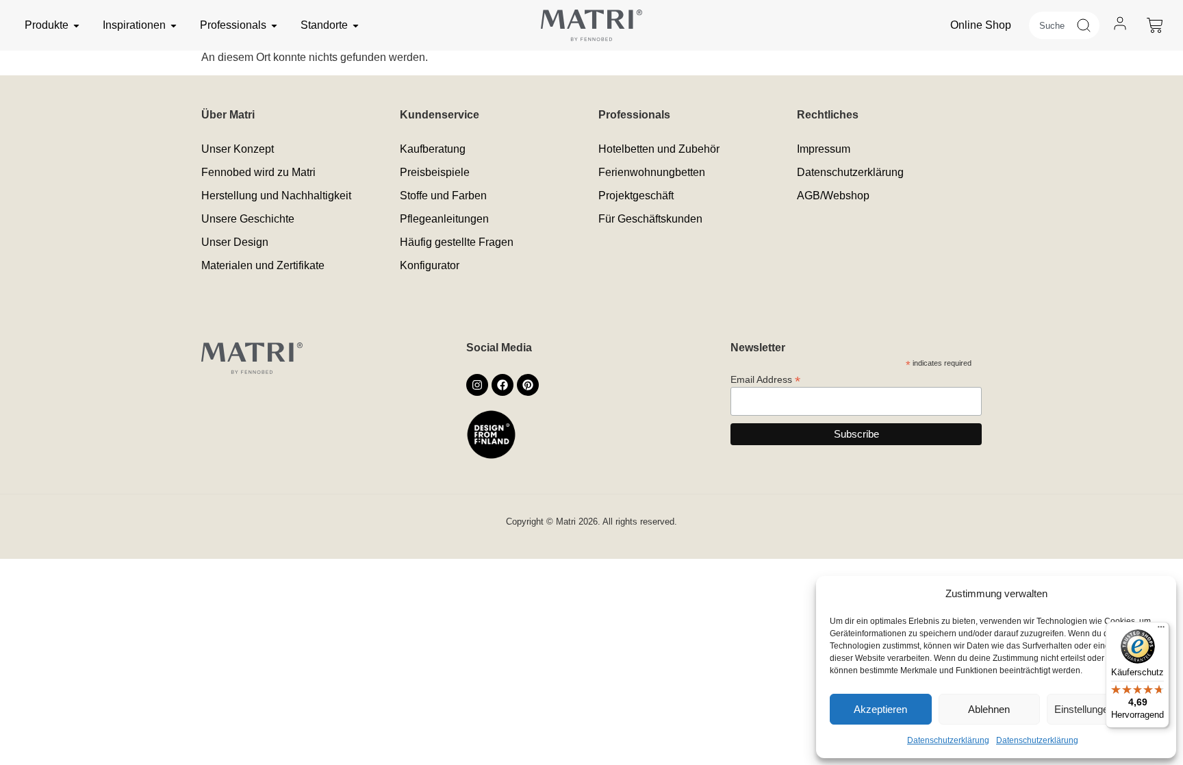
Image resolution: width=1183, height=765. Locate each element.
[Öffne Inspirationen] (173, 25)
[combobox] (1052, 25)
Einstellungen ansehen (1104, 709)
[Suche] (1087, 25)
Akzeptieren (880, 709)
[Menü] (1161, 630)
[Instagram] (477, 385)
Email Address (765, 379)
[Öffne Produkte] (76, 25)
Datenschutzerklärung (948, 740)
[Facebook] (502, 385)
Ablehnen (989, 709)
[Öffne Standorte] (355, 25)
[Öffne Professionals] (274, 25)
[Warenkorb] (1155, 25)
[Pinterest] (528, 385)
